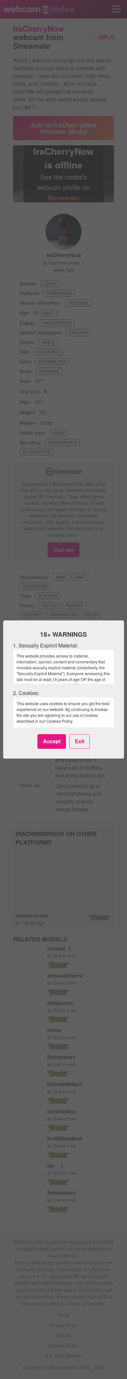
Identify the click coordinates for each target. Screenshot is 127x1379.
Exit (79, 741)
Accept (52, 741)
